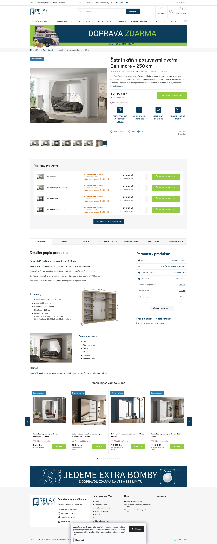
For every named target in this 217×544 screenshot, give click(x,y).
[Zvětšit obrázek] (40, 176)
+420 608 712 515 (67, 513)
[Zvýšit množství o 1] (146, 175)
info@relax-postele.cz (69, 509)
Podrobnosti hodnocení (139, 71)
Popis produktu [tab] (41, 241)
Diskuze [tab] (86, 241)
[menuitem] (41, 21)
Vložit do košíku (167, 177)
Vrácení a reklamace (59, 3)
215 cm (182, 291)
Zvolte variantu (174, 95)
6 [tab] (107, 458)
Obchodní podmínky (102, 521)
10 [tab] (115, 458)
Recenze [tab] (64, 241)
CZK (180, 3)
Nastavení (79, 540)
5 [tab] (105, 458)
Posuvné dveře (179, 272)
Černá (167, 266)
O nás (97, 518)
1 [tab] (97, 458)
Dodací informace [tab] (176, 241)
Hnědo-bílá (181, 266)
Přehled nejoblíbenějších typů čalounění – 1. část (138, 511)
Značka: (181, 131)
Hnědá (173, 266)
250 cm (182, 284)
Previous (27, 421)
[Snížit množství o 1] (146, 178)
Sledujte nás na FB (68, 517)
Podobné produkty (107, 241)
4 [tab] (103, 458)
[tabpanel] (49, 421)
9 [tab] (113, 458)
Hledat (132, 11)
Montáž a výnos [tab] (153, 241)
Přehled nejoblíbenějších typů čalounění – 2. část (138, 506)
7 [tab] (109, 458)
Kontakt (98, 514)
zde (74, 534)
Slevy (31, 3)
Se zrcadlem (180, 278)
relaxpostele (65, 521)
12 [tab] (119, 458)
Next (189, 421)
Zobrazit (59, 447)
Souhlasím (136, 529)
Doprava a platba (43, 3)
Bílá (162, 266)
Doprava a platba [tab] (131, 241)
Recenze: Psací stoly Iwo (133, 501)
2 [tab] (99, 458)
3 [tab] (101, 458)
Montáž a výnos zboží (102, 508)
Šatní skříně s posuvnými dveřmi (152, 323)
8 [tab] (111, 458)
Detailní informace (116, 86)
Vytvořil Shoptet (182, 539)
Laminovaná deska (178, 260)
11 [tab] (117, 458)
